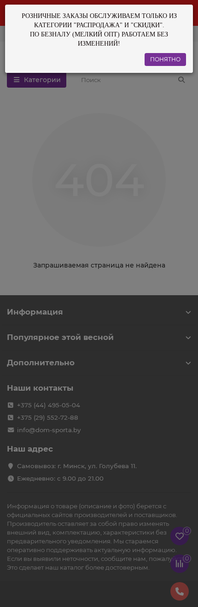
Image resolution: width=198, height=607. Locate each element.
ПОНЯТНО (165, 59)
